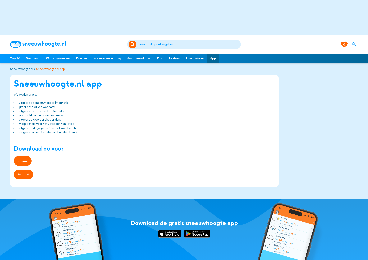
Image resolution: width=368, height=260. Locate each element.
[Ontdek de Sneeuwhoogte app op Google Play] (197, 234)
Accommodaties (138, 58)
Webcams (33, 58)
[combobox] (189, 44)
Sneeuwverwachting (107, 58)
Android (23, 174)
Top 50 (15, 58)
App (213, 58)
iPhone (23, 161)
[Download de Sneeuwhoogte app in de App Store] (169, 234)
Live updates (195, 58)
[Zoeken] (189, 44)
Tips (160, 58)
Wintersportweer (58, 58)
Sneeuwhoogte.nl (21, 69)
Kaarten (81, 58)
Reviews (174, 58)
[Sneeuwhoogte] (66, 44)
